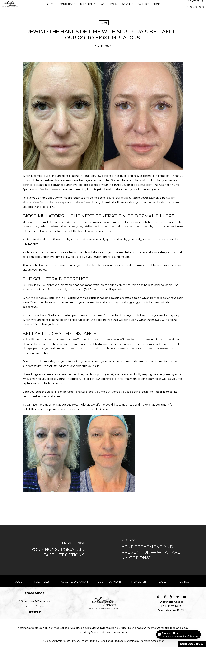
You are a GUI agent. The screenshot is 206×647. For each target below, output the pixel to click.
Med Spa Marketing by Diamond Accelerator (139, 640)
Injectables (41, 581)
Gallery (164, 581)
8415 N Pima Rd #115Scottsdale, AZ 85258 (171, 606)
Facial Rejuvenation (74, 581)
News (103, 22)
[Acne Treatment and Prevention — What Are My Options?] (154, 550)
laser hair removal (116, 632)
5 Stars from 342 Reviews (34, 601)
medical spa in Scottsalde (70, 627)
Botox (94, 632)
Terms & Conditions (101, 640)
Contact (185, 581)
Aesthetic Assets (49, 189)
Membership (140, 581)
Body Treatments (110, 581)
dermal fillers (31, 184)
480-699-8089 (195, 6)
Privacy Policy (80, 640)
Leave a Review (34, 606)
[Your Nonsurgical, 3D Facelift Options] (51, 550)
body (185, 627)
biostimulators (143, 184)
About (19, 581)
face (173, 627)
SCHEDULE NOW (191, 643)
